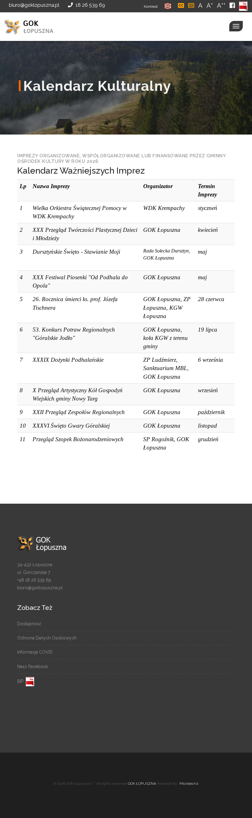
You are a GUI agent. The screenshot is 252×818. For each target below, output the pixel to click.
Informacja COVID (35, 652)
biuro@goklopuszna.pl (33, 5)
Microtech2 (189, 783)
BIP (21, 681)
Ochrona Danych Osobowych (47, 637)
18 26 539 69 (89, 5)
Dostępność (29, 623)
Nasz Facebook (32, 666)
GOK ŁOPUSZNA (142, 783)
